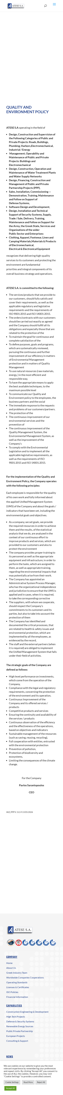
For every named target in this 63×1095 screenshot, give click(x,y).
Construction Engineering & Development (27, 1011)
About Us (11, 967)
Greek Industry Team (16, 972)
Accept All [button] (10, 1088)
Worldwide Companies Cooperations (25, 977)
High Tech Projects (15, 1016)
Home (9, 963)
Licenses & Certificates (17, 987)
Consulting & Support (17, 1040)
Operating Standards (16, 982)
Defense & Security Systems (20, 1021)
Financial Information (17, 996)
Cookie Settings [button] (12, 1082)
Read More (28, 1082)
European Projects (15, 1036)
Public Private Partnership (19, 1031)
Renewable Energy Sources (19, 1026)
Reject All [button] (41, 1082)
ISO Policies (12, 992)
